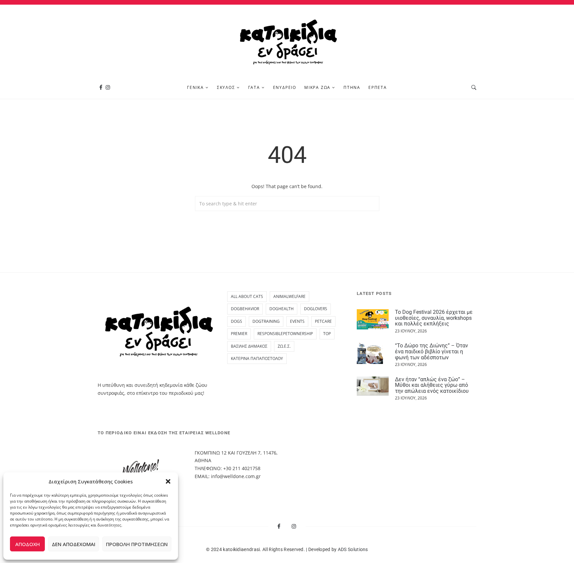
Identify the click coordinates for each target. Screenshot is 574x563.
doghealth (281, 309)
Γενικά (195, 87)
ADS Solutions (353, 549)
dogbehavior (245, 309)
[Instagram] (108, 87)
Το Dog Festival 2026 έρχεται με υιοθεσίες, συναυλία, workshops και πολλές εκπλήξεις (434, 318)
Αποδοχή (27, 544)
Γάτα (254, 87)
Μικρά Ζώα (317, 87)
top (327, 333)
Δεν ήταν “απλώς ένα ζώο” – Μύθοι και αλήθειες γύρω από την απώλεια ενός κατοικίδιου (432, 385)
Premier (239, 333)
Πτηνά (351, 87)
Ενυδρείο (284, 87)
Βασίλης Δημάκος (249, 346)
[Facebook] (101, 87)
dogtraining (266, 321)
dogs (236, 321)
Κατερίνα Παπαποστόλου (257, 358)
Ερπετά (377, 87)
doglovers (315, 309)
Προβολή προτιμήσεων (137, 544)
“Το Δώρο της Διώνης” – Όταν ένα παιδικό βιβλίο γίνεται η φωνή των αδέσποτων (431, 351)
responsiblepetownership (285, 333)
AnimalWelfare (289, 296)
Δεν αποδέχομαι (73, 544)
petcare (323, 321)
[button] (168, 481)
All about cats (247, 296)
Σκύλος (226, 87)
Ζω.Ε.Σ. (284, 346)
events (297, 321)
